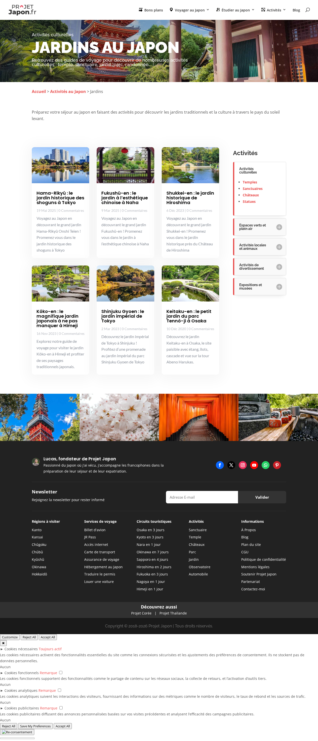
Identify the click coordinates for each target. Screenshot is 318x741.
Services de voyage (100, 521)
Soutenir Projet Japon (259, 574)
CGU (244, 552)
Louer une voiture (99, 581)
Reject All (29, 637)
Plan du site (251, 544)
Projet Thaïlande (173, 613)
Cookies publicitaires (21, 708)
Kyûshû (38, 559)
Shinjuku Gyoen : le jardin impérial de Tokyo (122, 316)
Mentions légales (255, 567)
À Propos (248, 529)
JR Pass (90, 537)
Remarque (48, 672)
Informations (252, 521)
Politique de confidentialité (263, 559)
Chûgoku (39, 544)
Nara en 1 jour (149, 544)
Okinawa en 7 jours (153, 552)
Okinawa (39, 567)
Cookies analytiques (21, 690)
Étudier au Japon (235, 10)
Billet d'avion (95, 529)
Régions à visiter (46, 521)
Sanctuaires (253, 188)
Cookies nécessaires (21, 649)
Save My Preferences (35, 726)
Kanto (36, 529)
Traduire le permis (99, 574)
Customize (10, 637)
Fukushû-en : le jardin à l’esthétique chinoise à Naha (124, 198)
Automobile (198, 574)
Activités (273, 10)
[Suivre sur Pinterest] (277, 465)
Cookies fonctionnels (21, 672)
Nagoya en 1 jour (151, 581)
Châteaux (251, 195)
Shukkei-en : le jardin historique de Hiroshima (190, 198)
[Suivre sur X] (231, 465)
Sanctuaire (198, 529)
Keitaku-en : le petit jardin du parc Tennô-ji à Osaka (188, 316)
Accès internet (96, 544)
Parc (192, 552)
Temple (195, 537)
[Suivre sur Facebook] (220, 465)
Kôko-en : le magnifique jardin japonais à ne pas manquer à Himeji (58, 318)
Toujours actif (50, 649)
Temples (250, 182)
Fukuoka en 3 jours (152, 574)
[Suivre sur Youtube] (254, 465)
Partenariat (250, 581)
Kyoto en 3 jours (150, 537)
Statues (249, 201)
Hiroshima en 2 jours (154, 567)
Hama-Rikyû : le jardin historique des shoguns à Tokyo (60, 198)
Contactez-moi (253, 589)
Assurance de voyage (101, 559)
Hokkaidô (39, 574)
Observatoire (199, 567)
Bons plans (153, 10)
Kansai (37, 537)
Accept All (48, 637)
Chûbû (37, 552)
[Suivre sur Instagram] (243, 465)
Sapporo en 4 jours (152, 559)
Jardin (194, 559)
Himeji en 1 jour (150, 589)
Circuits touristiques (154, 521)
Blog (296, 10)
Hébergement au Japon (103, 567)
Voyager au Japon (189, 10)
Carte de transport (99, 552)
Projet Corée (141, 613)
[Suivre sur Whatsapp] (266, 465)
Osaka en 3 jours (150, 529)
